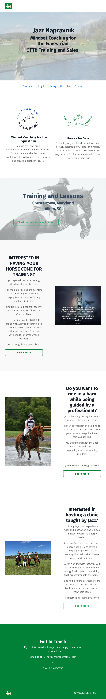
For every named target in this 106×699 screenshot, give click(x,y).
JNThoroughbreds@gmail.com (59, 656)
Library (52, 86)
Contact (79, 86)
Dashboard (29, 86)
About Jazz (65, 86)
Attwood (23, 323)
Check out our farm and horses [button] (36, 222)
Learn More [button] (24, 352)
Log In (41, 86)
